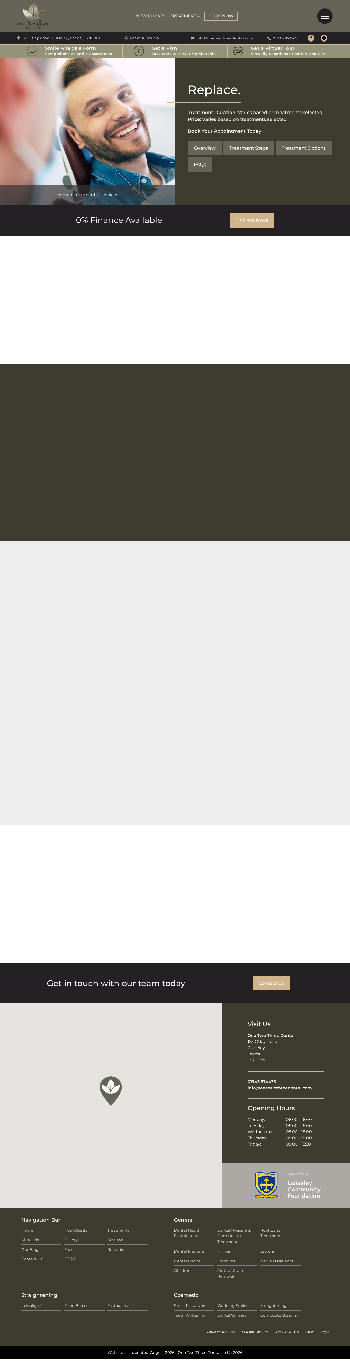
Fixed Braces (76, 1305)
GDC (310, 1332)
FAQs (200, 164)
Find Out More (45, 731)
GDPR (70, 1258)
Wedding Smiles (232, 1305)
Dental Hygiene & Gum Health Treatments (234, 1236)
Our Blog (29, 1249)
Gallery (71, 1239)
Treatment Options (304, 148)
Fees (68, 1249)
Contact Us (271, 983)
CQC (325, 1332)
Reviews (115, 1239)
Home (63, 194)
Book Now (220, 16)
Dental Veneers (231, 1315)
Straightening (39, 1295)
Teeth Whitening (190, 1315)
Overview (205, 148)
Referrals (115, 1249)
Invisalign (31, 1305)
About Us (30, 1239)
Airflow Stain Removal (230, 1273)
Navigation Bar (40, 1220)
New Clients (151, 16)
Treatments (185, 16)
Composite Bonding (279, 1315)
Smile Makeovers (190, 1305)
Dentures (226, 1261)
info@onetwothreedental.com (280, 1088)
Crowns (267, 1251)
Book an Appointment (175, 537)
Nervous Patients (276, 1261)
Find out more (251, 220)
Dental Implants (189, 1251)
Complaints (287, 1332)
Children (182, 1270)
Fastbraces (118, 1305)
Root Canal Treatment (270, 1233)
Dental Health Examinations (187, 1233)
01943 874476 (262, 1081)
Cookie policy (255, 1332)
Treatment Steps (248, 148)
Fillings (224, 1251)
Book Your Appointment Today (224, 131)
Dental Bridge (187, 1261)
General (184, 1220)
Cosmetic (186, 1295)
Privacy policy (220, 1332)
